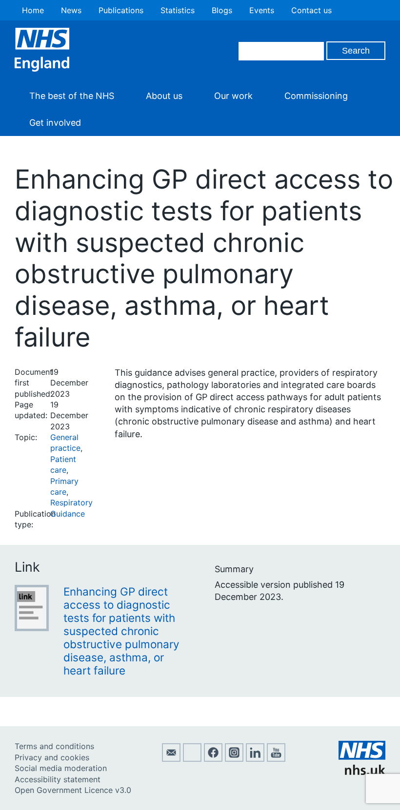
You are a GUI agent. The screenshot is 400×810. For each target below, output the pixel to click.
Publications (121, 10)
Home (33, 10)
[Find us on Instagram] (234, 759)
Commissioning (316, 96)
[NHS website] (362, 772)
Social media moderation (61, 768)
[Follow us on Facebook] (213, 759)
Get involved (55, 122)
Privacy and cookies (52, 757)
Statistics (177, 10)
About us (164, 96)
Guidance (67, 514)
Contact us (311, 10)
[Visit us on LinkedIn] (255, 759)
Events (261, 10)
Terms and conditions (54, 746)
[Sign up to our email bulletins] (171, 759)
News (71, 10)
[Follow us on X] (192, 759)
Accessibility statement (57, 779)
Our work (233, 96)
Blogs (222, 10)
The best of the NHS (71, 96)
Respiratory (71, 502)
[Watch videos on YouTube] (276, 759)
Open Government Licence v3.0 (73, 790)
